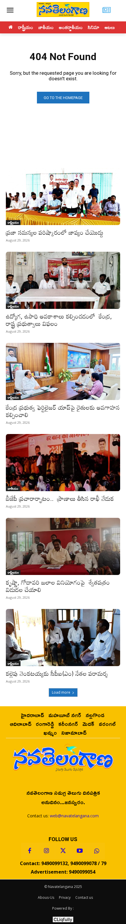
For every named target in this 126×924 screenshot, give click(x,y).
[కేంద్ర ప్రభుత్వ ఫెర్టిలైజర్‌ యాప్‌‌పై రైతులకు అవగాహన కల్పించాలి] (63, 371)
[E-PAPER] (106, 10)
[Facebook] (29, 851)
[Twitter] (63, 851)
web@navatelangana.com (74, 816)
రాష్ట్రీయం (13, 222)
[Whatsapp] (96, 851)
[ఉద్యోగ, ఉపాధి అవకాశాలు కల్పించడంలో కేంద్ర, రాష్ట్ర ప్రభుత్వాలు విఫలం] (63, 280)
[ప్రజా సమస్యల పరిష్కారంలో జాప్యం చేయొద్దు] (63, 196)
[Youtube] (79, 851)
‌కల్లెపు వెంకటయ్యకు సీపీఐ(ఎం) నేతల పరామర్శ (57, 673)
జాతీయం (13, 488)
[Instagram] (46, 851)
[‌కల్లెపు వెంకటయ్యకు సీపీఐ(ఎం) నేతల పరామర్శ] (63, 637)
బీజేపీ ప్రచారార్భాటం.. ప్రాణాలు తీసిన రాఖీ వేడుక (60, 498)
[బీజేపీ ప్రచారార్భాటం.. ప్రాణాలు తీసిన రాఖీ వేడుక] (63, 462)
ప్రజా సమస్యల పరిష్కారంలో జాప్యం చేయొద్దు (54, 232)
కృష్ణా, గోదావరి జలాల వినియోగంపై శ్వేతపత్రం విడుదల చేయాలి (58, 586)
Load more (61, 692)
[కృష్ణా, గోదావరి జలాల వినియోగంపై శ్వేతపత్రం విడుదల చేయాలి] (63, 546)
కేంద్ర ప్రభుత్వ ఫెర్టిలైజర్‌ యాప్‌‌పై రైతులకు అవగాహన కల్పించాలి (63, 411)
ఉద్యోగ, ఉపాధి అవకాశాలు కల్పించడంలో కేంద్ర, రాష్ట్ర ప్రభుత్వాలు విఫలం (59, 320)
